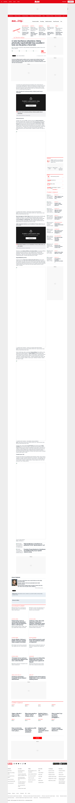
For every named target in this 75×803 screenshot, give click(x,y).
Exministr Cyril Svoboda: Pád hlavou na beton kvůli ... (58, 246)
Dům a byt (31, 674)
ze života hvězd (39, 593)
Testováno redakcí (35, 21)
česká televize (20, 593)
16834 (48, 180)
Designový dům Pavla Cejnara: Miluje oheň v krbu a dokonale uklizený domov (37, 678)
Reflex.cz (57, 257)
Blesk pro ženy (58, 236)
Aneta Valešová (21, 55)
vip (30, 593)
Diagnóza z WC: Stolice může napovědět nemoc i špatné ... (43, 729)
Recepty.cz (57, 208)
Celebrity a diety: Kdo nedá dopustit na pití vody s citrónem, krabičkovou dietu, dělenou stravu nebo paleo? (37, 622)
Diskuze (48, 175)
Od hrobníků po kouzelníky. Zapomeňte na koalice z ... (59, 260)
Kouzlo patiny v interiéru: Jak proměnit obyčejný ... (59, 224)
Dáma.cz (56, 215)
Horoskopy (42, 21)
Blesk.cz (56, 195)
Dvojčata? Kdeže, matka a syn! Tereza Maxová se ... (58, 204)
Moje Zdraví (40, 719)
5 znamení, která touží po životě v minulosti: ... (25, 33)
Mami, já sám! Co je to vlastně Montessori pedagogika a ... (59, 231)
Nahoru (37, 737)
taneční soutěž (33, 593)
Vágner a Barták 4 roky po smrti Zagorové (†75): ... (59, 197)
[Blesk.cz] (37, 2)
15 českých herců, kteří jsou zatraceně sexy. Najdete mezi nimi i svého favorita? (20, 659)
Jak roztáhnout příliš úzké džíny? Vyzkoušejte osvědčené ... (58, 239)
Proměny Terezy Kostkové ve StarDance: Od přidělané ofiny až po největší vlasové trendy (35, 551)
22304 (48, 187)
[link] (14, 764)
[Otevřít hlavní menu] (2, 2)
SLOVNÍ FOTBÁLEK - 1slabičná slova (55, 188)
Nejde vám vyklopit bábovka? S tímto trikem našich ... (58, 211)
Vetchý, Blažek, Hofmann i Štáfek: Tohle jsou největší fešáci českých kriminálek (19, 641)
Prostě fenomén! (56, 21)
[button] (56, 764)
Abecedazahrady (58, 222)
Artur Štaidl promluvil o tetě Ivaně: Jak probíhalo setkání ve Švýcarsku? (37, 641)
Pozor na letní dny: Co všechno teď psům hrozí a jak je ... (59, 218)
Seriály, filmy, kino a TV (16, 674)
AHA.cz (56, 250)
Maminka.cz (27, 704)
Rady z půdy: (53, 183)
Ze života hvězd (19, 38)
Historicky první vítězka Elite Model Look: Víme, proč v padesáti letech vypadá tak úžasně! (37, 660)
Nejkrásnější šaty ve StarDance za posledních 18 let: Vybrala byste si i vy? (34, 544)
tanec (24, 593)
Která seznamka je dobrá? (55, 176)
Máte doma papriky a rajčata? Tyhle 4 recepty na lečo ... (31, 715)
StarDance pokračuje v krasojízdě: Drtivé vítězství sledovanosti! (19, 678)
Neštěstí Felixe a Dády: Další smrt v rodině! (50, 33)
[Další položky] (66, 16)
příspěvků (48, 181)
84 (48, 176)
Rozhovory (31, 656)
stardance (27, 593)
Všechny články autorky (39, 587)
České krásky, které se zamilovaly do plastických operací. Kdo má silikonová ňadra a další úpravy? (19, 622)
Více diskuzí (55, 189)
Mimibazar (57, 229)
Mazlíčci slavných (48, 21)
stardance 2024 (15, 594)
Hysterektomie (53, 180)
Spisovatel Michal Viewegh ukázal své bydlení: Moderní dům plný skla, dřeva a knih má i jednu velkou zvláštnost (30, 586)
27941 (48, 184)
